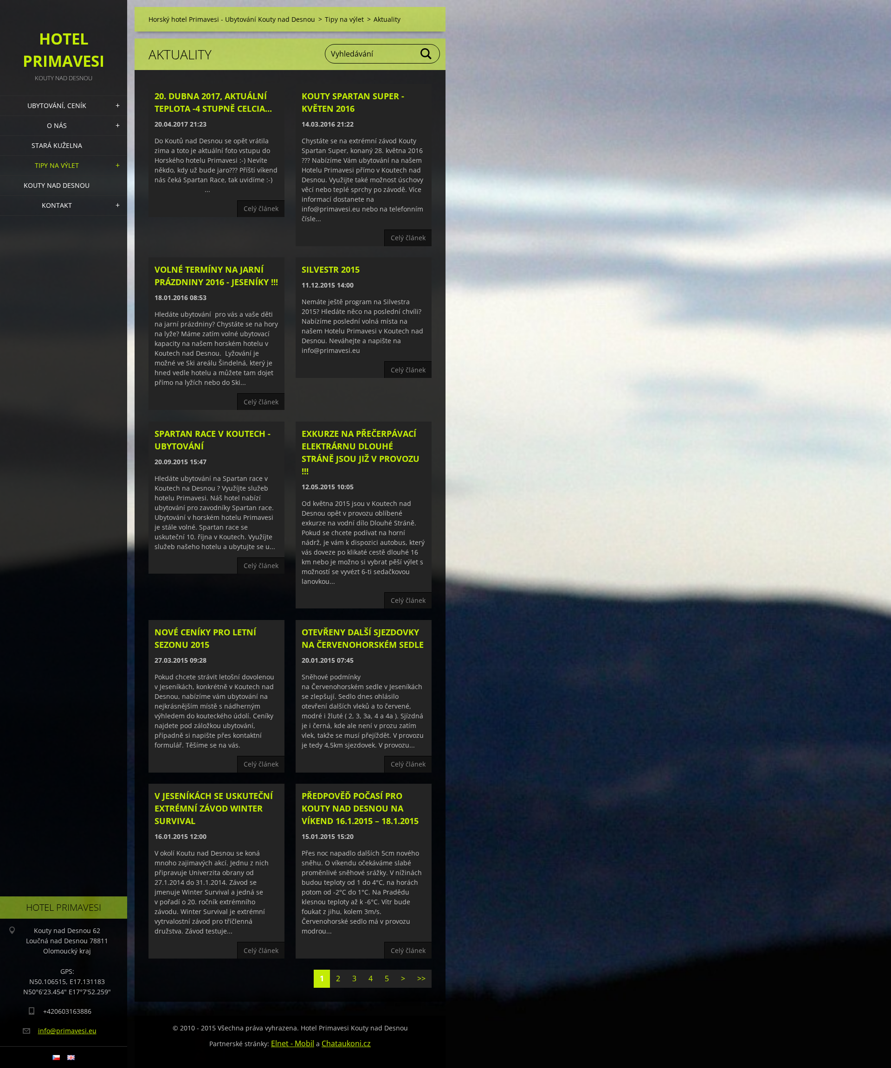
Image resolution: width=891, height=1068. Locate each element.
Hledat (426, 54)
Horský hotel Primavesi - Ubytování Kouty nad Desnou (231, 19)
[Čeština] (56, 1057)
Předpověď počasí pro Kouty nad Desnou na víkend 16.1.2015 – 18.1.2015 (360, 808)
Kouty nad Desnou (57, 185)
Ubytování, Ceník (56, 105)
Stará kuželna (57, 145)
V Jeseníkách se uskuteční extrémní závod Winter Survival (214, 808)
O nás (57, 125)
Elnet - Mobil (292, 1043)
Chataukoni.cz (346, 1043)
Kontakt (57, 205)
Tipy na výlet (57, 165)
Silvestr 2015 (331, 269)
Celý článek (261, 208)
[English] (71, 1057)
